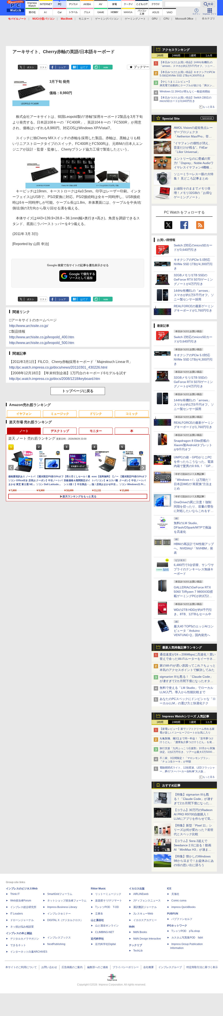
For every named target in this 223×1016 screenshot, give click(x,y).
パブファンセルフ (181, 919)
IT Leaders (16, 913)
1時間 (160, 55)
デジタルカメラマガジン (24, 938)
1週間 (192, 55)
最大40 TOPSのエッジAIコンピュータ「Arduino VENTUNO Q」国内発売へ (194, 631)
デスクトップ (60, 431)
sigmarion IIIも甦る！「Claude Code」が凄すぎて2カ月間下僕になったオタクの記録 (186, 681)
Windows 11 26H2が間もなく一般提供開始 (185, 91)
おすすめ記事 (171, 785)
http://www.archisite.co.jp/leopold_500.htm (41, 343)
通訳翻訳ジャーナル (145, 907)
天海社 (175, 894)
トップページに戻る (77, 391)
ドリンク (96, 413)
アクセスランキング (176, 49)
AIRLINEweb (141, 894)
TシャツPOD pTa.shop (185, 931)
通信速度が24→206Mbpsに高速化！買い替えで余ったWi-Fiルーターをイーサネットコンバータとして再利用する (188, 659)
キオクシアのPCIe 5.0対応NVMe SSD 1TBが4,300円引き (193, 264)
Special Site (171, 118)
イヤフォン (24, 413)
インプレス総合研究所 (23, 907)
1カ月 (209, 55)
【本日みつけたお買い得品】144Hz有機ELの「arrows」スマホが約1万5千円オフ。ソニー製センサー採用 (187, 66)
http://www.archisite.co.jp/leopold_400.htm (41, 337)
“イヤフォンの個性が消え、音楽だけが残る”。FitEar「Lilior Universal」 (192, 147)
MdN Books (140, 932)
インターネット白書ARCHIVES (28, 951)
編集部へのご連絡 (97, 967)
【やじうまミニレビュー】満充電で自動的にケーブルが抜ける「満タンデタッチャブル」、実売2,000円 (187, 85)
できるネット (18, 945)
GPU (154, 18)
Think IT (15, 894)
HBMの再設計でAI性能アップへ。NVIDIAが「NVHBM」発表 (194, 548)
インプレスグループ (170, 967)
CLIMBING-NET (104, 932)
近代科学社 (97, 938)
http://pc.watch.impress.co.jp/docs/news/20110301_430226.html (58, 367)
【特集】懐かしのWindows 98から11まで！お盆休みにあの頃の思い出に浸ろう (194, 861)
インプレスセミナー (59, 913)
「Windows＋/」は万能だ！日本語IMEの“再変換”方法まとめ (193, 484)
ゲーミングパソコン (107, 18)
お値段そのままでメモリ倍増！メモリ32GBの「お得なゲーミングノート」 (193, 193)
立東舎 (99, 913)
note (105, 67)
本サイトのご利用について (21, 967)
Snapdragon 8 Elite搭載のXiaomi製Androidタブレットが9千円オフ (193, 445)
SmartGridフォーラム (59, 894)
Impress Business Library (62, 907)
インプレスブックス (59, 937)
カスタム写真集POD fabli (187, 937)
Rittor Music (98, 888)
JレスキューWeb (143, 913)
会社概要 (148, 967)
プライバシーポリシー (126, 967)
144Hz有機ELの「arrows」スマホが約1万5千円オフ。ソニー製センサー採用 (194, 295)
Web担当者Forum (20, 900)
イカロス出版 (137, 888)
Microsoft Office (184, 18)
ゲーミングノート (135, 18)
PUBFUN (172, 913)
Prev (11, 467)
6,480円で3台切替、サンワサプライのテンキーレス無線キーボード (194, 569)
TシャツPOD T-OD (107, 907)
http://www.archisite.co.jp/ (28, 326)
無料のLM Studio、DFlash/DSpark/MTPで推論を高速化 (192, 527)
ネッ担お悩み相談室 (22, 926)
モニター (84, 18)
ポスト (30, 67)
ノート (24, 431)
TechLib (138, 950)
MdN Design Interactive (147, 938)
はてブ (84, 67)
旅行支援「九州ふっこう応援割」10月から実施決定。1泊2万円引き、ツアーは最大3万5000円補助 (187, 752)
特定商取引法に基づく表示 (202, 967)
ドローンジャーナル (22, 920)
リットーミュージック (108, 894)
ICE (169, 888)
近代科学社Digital (105, 944)
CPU (166, 18)
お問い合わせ (49, 967)
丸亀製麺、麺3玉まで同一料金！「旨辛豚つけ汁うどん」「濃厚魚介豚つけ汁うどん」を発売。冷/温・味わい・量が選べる (186, 742)
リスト (43, 67)
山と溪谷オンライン (107, 925)
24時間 (176, 55)
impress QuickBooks (183, 907)
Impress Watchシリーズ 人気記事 (185, 716)
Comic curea (178, 900)
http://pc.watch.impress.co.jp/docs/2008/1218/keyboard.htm (54, 379)
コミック (132, 413)
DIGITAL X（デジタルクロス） (65, 920)
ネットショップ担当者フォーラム (66, 900)
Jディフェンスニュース (147, 900)
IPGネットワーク (177, 925)
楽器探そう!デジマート (108, 900)
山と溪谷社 (97, 920)
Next (143, 467)
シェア (62, 67)
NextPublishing (56, 944)
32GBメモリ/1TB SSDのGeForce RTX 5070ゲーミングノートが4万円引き (193, 279)
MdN (132, 926)
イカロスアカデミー (145, 920)
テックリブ (135, 945)
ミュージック (60, 413)
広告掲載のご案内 (72, 967)
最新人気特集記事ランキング (182, 647)
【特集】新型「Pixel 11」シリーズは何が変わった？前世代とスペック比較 (193, 830)
